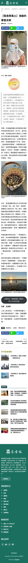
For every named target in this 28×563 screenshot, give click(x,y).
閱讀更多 (6, 478)
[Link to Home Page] (14, 3)
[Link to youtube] (6, 544)
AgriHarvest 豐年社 (18, 556)
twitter (21, 28)
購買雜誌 (6, 532)
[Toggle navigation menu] (2, 3)
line (14, 28)
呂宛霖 (15, 328)
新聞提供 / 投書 (8, 526)
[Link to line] (12, 544)
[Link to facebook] (2, 544)
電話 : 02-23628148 (9, 524)
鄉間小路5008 (22, 328)
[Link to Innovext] (17, 559)
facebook (6, 28)
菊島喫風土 (8, 328)
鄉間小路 (3, 23)
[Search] (26, 3)
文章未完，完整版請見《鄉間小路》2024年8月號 (14, 300)
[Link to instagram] (9, 544)
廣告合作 (6, 529)
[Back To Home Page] (14, 451)
